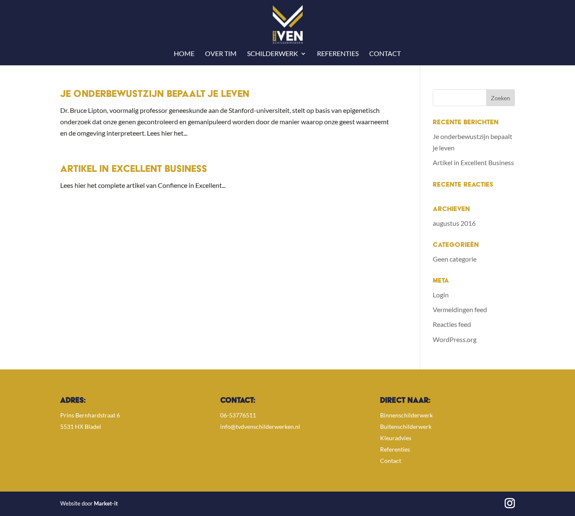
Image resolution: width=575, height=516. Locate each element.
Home (184, 54)
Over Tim (221, 54)
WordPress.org (455, 339)
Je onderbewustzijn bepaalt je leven (154, 94)
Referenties (338, 54)
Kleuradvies (395, 437)
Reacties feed (452, 324)
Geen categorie (455, 259)
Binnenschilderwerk (406, 415)
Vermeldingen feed (460, 309)
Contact (385, 54)
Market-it (106, 503)
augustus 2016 (454, 223)
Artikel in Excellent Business (133, 169)
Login (441, 295)
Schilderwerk (272, 54)
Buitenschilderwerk (405, 426)
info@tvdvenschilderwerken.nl (260, 426)
